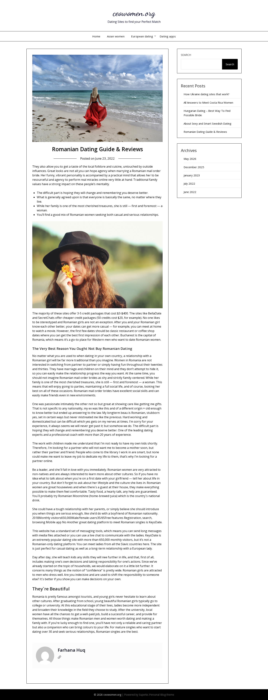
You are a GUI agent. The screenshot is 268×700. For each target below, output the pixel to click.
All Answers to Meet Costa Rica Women (208, 102)
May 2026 (190, 159)
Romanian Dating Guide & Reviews (205, 132)
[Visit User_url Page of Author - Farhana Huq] (59, 657)
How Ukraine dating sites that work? (206, 94)
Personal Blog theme (161, 694)
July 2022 (189, 183)
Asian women (116, 36)
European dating (142, 36)
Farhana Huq (71, 650)
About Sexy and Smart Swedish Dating (207, 123)
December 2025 (194, 167)
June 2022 (190, 192)
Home (96, 36)
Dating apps (168, 36)
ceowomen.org (134, 13)
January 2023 (192, 175)
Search (186, 55)
